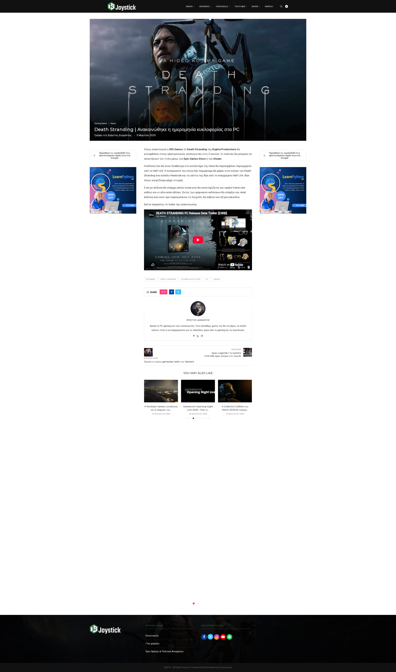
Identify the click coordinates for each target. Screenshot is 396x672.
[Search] (281, 6)
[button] (148, 399)
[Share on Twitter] (178, 291)
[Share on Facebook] (171, 291)
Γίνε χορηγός (152, 643)
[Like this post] (164, 291)
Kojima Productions (190, 279)
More (255, 6)
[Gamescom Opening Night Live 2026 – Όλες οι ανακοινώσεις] (198, 391)
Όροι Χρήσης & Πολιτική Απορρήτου (164, 651)
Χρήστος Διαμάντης (120, 135)
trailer (216, 279)
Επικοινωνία (152, 635)
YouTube (240, 6)
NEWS (189, 6)
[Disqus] (198, 466)
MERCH (269, 6)
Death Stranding (168, 279)
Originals (222, 6)
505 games (150, 279)
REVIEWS (204, 6)
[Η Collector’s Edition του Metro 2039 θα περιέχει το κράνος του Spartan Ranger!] (235, 391)
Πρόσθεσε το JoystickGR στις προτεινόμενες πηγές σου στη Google (284, 155)
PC (207, 279)
